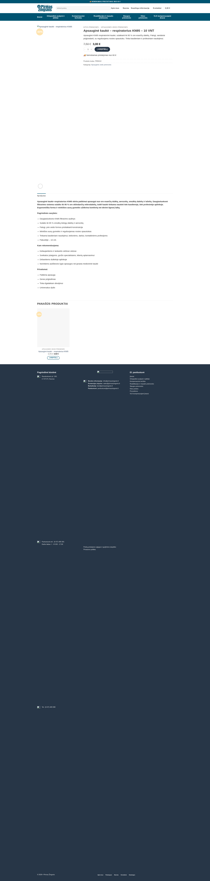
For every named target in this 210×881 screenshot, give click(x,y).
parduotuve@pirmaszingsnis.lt (108, 388)
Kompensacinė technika (78, 17)
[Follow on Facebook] (171, 875)
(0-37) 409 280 (50, 707)
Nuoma (126, 8)
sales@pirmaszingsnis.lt (111, 383)
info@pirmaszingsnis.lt (111, 381)
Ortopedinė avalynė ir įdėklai (56, 17)
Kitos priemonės (143, 17)
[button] (169, 8)
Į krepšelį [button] (53, 358)
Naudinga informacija (140, 8)
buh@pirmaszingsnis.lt (105, 386)
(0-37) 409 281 (59, 542)
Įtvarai (39, 17)
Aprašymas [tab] (41, 196)
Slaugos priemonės (126, 17)
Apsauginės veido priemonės (114, 27)
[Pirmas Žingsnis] (44, 8)
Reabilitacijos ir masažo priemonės (103, 17)
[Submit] (108, 8)
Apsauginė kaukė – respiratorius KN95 (53, 351)
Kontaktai (157, 8)
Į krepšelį (102, 49)
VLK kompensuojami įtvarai (162, 17)
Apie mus (115, 8)
